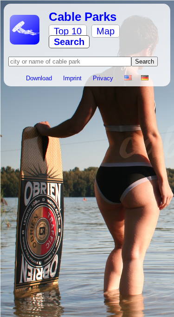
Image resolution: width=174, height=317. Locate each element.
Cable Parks (82, 17)
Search (69, 42)
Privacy (104, 78)
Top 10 (68, 31)
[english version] (128, 78)
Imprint (73, 78)
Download (40, 78)
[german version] (144, 78)
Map (106, 31)
